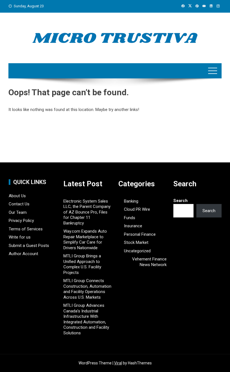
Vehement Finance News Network (149, 262)
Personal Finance (140, 234)
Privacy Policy (21, 220)
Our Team (18, 212)
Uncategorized (137, 250)
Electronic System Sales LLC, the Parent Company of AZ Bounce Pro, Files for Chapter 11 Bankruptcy (87, 212)
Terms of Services (26, 229)
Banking (131, 201)
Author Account (23, 253)
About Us (17, 195)
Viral (118, 363)
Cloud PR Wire (137, 209)
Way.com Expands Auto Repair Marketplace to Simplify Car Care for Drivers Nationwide (85, 239)
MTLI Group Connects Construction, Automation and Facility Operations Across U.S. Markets (87, 289)
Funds (129, 217)
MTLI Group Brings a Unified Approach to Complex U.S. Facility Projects (82, 264)
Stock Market (136, 242)
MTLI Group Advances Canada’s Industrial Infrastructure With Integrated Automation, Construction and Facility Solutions (86, 319)
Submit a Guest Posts (29, 245)
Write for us (20, 237)
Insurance (133, 225)
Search (180, 200)
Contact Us (19, 204)
